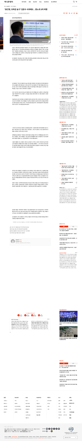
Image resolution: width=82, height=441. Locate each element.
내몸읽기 (38, 403)
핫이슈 (48, 403)
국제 (64, 412)
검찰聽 (27, 412)
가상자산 (5, 409)
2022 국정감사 (13, 6)
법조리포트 (28, 403)
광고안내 (34, 436)
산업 (59, 403)
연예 (70, 397)
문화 (64, 409)
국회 (15, 400)
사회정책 (65, 406)
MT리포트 (24, 1)
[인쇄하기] (76, 13)
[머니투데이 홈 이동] (9, 427)
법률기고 (27, 417)
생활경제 (65, 403)
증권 (30, 1)
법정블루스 (28, 409)
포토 (70, 409)
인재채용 (9, 436)
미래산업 (60, 415)
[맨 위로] (79, 436)
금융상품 (5, 406)
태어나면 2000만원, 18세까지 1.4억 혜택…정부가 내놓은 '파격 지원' (67, 142)
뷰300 (16, 412)
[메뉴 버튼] (76, 1)
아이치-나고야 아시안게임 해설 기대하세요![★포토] (68, 323)
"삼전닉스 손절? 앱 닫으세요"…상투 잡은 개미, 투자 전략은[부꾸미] (67, 82)
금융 (59, 400)
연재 (48, 406)
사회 (59, 406)
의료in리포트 (39, 406)
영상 (70, 406)
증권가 (5, 412)
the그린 (38, 415)
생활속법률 (28, 406)
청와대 (16, 403)
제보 (70, 415)
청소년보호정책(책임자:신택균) (23, 436)
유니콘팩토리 (54, 1)
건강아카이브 (39, 409)
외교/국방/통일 (17, 406)
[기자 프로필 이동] (13, 241)
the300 (35, 1)
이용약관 (30, 436)
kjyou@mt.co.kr (19, 241)
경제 (64, 400)
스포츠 (70, 400)
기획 (48, 409)
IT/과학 (59, 412)
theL (40, 1)
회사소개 (6, 436)
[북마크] (74, 13)
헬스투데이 (39, 412)
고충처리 (49, 436)
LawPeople (28, 415)
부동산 (59, 409)
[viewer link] (49, 42)
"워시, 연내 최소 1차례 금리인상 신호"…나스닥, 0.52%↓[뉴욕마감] (67, 48)
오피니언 (65, 415)
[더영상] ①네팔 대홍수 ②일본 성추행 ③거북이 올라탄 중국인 (68, 339)
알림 (70, 417)
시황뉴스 (5, 400)
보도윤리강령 (54, 436)
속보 (59, 417)
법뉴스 (27, 400)
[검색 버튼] (74, 1)
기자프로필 (71, 412)
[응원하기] (21, 240)
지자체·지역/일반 (18, 409)
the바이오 (46, 1)
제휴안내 (37, 436)
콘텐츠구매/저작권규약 (43, 436)
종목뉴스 (5, 403)
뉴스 (37, 400)
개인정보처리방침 (14, 436)
